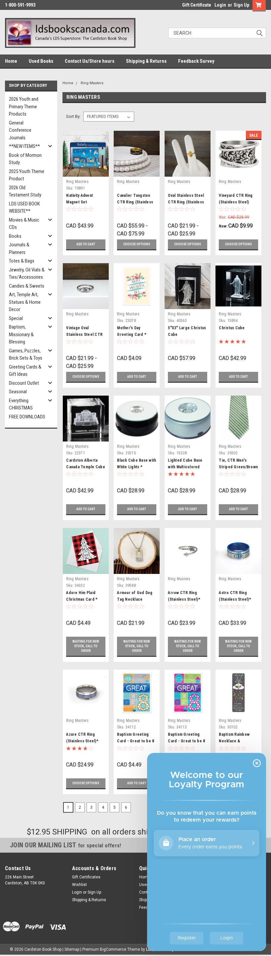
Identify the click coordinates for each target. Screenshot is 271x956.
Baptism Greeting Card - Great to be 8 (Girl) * (186, 741)
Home (11, 61)
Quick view (86, 171)
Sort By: (73, 116)
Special (16, 318)
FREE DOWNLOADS (27, 417)
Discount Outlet (24, 383)
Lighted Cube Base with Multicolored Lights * (185, 467)
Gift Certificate (196, 5)
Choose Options (136, 244)
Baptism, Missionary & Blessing (21, 334)
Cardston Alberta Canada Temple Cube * (85, 467)
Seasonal (18, 392)
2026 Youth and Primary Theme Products (23, 106)
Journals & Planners (19, 248)
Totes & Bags (21, 261)
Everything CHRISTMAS (21, 404)
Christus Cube (232, 328)
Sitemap (71, 949)
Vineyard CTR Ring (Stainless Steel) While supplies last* (237, 202)
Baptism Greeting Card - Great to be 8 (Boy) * (135, 741)
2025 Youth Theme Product (26, 175)
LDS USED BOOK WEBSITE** (24, 207)
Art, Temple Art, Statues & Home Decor (25, 302)
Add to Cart (85, 244)
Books (15, 236)
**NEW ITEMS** (24, 146)
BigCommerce (113, 949)
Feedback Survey (196, 61)
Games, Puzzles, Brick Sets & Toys (25, 354)
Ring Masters (92, 83)
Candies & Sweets (26, 286)
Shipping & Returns (146, 61)
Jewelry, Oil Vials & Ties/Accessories (27, 273)
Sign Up (241, 5)
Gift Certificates (86, 877)
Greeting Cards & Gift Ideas (25, 370)
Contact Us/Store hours (89, 61)
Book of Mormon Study (25, 159)
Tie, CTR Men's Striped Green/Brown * (238, 467)
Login (220, 5)
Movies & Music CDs (24, 223)
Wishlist (79, 884)
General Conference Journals (20, 130)
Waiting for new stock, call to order (85, 646)
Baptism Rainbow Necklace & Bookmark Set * (234, 741)
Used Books (41, 61)
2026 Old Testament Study (25, 191)
